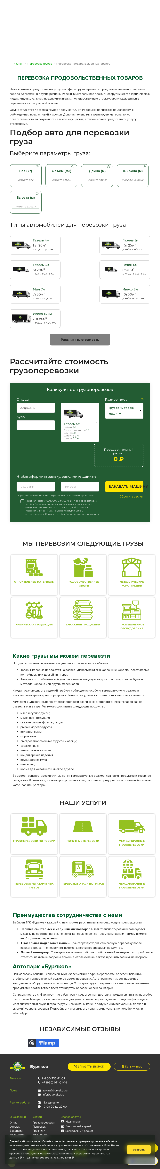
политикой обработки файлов (48, 1157)
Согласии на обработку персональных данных (72, 513)
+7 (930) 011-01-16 (54, 1082)
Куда (21, 417)
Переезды (39, 1126)
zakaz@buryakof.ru (55, 1090)
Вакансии (16, 1130)
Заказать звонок (90, 1066)
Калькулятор (133, 1066)
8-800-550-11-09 (53, 1078)
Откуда (23, 399)
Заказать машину (126, 486)
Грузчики (39, 1130)
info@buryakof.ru (53, 1094)
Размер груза (116, 399)
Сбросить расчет (131, 496)
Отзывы (15, 1126)
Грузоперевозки (43, 1122)
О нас (13, 1122)
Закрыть (139, 1149)
